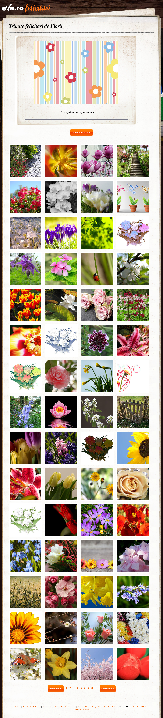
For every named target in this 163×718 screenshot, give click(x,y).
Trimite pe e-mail (81, 132)
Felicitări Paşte (110, 706)
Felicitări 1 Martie (81, 709)
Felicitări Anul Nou (50, 706)
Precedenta (55, 688)
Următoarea (107, 688)
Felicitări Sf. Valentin (31, 706)
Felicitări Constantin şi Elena (89, 706)
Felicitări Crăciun (68, 706)
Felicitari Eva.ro (26, 8)
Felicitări (16, 706)
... (96, 688)
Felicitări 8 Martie (140, 706)
